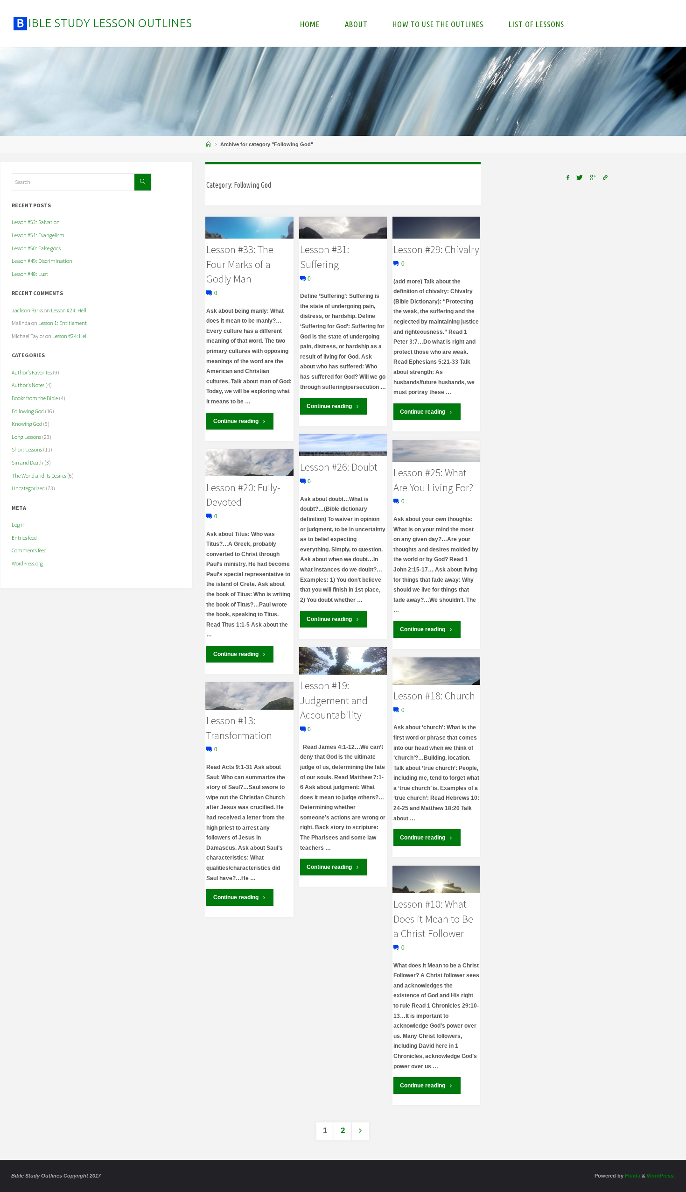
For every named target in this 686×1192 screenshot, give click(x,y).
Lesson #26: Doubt (339, 466)
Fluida (631, 1175)
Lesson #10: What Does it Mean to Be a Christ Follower (433, 918)
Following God (28, 411)
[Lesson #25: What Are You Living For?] (436, 451)
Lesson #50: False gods (36, 248)
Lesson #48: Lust (30, 273)
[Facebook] (568, 177)
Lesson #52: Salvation (36, 222)
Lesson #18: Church (434, 695)
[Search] (142, 182)
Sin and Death (27, 462)
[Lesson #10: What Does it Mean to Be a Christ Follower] (436, 879)
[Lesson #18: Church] (436, 671)
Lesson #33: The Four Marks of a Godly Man (239, 264)
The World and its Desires (39, 475)
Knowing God (27, 423)
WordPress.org (27, 563)
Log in (19, 524)
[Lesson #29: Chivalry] (436, 228)
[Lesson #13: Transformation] (249, 696)
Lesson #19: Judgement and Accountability (334, 700)
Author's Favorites (32, 372)
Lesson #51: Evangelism (38, 235)
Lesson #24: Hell (68, 310)
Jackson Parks (27, 310)
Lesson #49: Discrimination (42, 260)
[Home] (208, 144)
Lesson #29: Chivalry (436, 249)
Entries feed (24, 537)
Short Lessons (27, 449)
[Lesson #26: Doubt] (343, 445)
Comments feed (29, 550)
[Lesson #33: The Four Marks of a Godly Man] (249, 228)
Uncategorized (28, 488)
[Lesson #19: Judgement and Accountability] (343, 661)
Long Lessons (26, 436)
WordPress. (661, 1175)
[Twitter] (579, 177)
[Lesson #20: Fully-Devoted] (249, 463)
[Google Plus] (593, 177)
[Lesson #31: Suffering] (343, 228)
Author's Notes (28, 384)
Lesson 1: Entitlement (62, 322)
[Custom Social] (605, 177)
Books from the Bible (35, 398)
